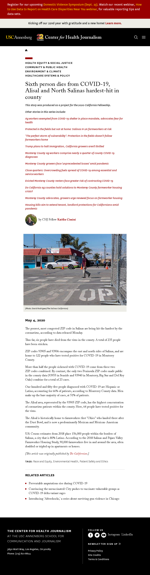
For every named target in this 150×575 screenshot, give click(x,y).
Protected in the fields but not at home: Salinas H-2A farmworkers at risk (68, 129)
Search (136, 37)
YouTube (103, 535)
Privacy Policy (95, 550)
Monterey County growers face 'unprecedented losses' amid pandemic (67, 163)
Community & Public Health (46, 67)
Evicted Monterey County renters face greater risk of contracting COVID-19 (69, 181)
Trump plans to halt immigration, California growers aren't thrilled (64, 146)
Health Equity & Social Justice (49, 63)
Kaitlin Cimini (66, 219)
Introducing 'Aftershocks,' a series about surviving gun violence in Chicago (74, 498)
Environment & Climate (43, 71)
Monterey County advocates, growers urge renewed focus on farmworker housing (73, 198)
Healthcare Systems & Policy (47, 75)
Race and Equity (42, 461)
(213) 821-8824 (23, 553)
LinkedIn (127, 534)
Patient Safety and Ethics (94, 461)
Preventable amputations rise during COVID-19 (58, 483)
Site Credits (94, 555)
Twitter (97, 535)
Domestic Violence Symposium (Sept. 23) (70, 5)
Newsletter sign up (103, 543)
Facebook (90, 535)
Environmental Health (65, 461)
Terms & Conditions (98, 559)
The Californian (78, 453)
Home (26, 50)
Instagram (114, 534)
